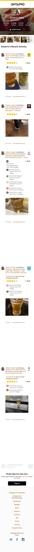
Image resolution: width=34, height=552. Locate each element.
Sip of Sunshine (10, 56)
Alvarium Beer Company (14, 108)
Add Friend (16, 29)
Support (17, 511)
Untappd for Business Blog (17, 497)
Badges (17, 504)
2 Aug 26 (8, 322)
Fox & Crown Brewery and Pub (15, 273)
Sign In (17, 483)
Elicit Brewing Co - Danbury (13, 109)
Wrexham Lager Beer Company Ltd (15, 270)
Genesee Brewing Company (15, 155)
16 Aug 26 (8, 143)
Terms (17, 521)
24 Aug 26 (8, 96)
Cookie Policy (17, 528)
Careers (17, 515)
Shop (17, 508)
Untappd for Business (17, 493)
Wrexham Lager (10, 269)
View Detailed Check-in (19, 96)
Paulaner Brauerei (14, 371)
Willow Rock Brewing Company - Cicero (16, 156)
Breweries (17, 501)
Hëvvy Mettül (10, 107)
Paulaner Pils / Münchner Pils (15, 370)
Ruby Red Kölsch (11, 154)
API (17, 518)
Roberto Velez (10, 54)
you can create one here (23, 477)
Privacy (17, 524)
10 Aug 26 (8, 222)
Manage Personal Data (17, 534)
